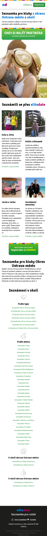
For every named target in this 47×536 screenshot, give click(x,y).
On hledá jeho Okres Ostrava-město (23, 311)
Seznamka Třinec (23, 441)
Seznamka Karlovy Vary (23, 413)
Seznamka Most (23, 390)
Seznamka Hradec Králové (23, 373)
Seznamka (9, 531)
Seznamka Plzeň (23, 356)
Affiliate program (23, 535)
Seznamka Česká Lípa (23, 437)
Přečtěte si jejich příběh (10, 167)
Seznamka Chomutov (23, 417)
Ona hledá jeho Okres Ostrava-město (23, 321)
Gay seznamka (31, 533)
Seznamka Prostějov (23, 427)
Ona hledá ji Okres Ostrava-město (23, 318)
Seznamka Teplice (23, 407)
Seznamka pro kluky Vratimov (23, 486)
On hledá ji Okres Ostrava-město (23, 315)
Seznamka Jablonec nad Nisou (23, 420)
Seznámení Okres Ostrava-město (23, 308)
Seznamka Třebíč (23, 434)
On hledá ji (36, 531)
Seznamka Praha (24, 346)
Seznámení (17, 531)
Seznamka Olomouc (24, 363)
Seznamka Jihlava (23, 403)
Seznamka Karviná (23, 396)
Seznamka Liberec (23, 359)
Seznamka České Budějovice (23, 369)
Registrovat (39, 5)
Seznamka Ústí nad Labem (23, 366)
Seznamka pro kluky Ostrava (23, 465)
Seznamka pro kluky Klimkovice (23, 461)
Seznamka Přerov (23, 424)
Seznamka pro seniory (19, 533)
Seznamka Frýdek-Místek (23, 400)
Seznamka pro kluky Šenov (23, 482)
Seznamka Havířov (23, 380)
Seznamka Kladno (23, 386)
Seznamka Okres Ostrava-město (23, 325)
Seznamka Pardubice (23, 376)
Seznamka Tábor (23, 444)
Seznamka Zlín (23, 383)
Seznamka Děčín (23, 410)
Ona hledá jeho (27, 531)
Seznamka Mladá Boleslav (23, 430)
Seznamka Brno (23, 349)
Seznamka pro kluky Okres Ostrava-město (23, 328)
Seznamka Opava (24, 393)
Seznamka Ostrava (23, 352)
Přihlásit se (27, 5)
